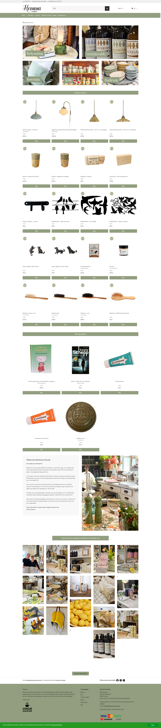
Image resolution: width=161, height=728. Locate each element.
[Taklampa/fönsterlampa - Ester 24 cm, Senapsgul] (111, 101)
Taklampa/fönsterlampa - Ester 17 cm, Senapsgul (93, 129)
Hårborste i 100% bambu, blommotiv (119, 313)
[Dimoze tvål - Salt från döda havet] (111, 148)
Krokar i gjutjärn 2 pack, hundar (60, 266)
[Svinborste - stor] (82, 285)
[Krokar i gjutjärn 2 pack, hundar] (53, 238)
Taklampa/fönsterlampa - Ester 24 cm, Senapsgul (122, 129)
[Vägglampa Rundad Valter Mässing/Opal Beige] (53, 101)
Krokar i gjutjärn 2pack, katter (31, 266)
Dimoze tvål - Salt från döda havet (118, 176)
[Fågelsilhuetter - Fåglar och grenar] (111, 193)
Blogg (55, 15)
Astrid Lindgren (85, 697)
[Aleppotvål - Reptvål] (82, 148)
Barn (81, 694)
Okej (152, 725)
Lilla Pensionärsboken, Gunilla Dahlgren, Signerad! (41, 381)
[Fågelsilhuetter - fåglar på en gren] (53, 193)
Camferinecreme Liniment (41, 438)
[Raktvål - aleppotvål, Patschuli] (24, 148)
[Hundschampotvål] (82, 238)
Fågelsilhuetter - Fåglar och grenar (118, 221)
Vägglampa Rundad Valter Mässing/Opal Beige (64, 129)
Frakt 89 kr (27, 1)
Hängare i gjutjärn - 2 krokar (30, 221)
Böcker (82, 699)
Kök (81, 705)
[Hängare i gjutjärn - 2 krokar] (24, 193)
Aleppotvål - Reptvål (85, 176)
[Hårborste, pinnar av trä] (24, 285)
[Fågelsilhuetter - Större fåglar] (82, 193)
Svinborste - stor (84, 313)
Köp (36, 141)
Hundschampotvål (85, 266)
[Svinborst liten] (53, 285)
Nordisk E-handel (60, 680)
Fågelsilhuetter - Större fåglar (88, 221)
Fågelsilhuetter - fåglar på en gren (61, 221)
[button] (33, 559)
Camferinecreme (119, 381)
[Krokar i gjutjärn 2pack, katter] (24, 238)
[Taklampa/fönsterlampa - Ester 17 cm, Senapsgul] (82, 101)
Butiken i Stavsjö (46, 15)
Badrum (82, 692)
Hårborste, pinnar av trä (29, 313)
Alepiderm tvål (80, 438)
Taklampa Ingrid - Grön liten (30, 129)
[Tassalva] (111, 238)
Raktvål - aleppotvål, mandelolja (60, 176)
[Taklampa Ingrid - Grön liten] (24, 101)
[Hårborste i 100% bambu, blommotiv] (111, 285)
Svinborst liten (55, 313)
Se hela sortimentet (80, 673)
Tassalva (111, 266)
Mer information (57, 725)
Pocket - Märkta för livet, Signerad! (80, 381)
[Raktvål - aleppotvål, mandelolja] (53, 148)
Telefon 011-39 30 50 (55, 1)
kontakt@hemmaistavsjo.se (34, 680)
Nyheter (37, 15)
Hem (23, 15)
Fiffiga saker (83, 702)
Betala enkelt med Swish (39, 1)
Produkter (31, 15)
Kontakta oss (62, 15)
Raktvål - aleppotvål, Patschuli (31, 176)
